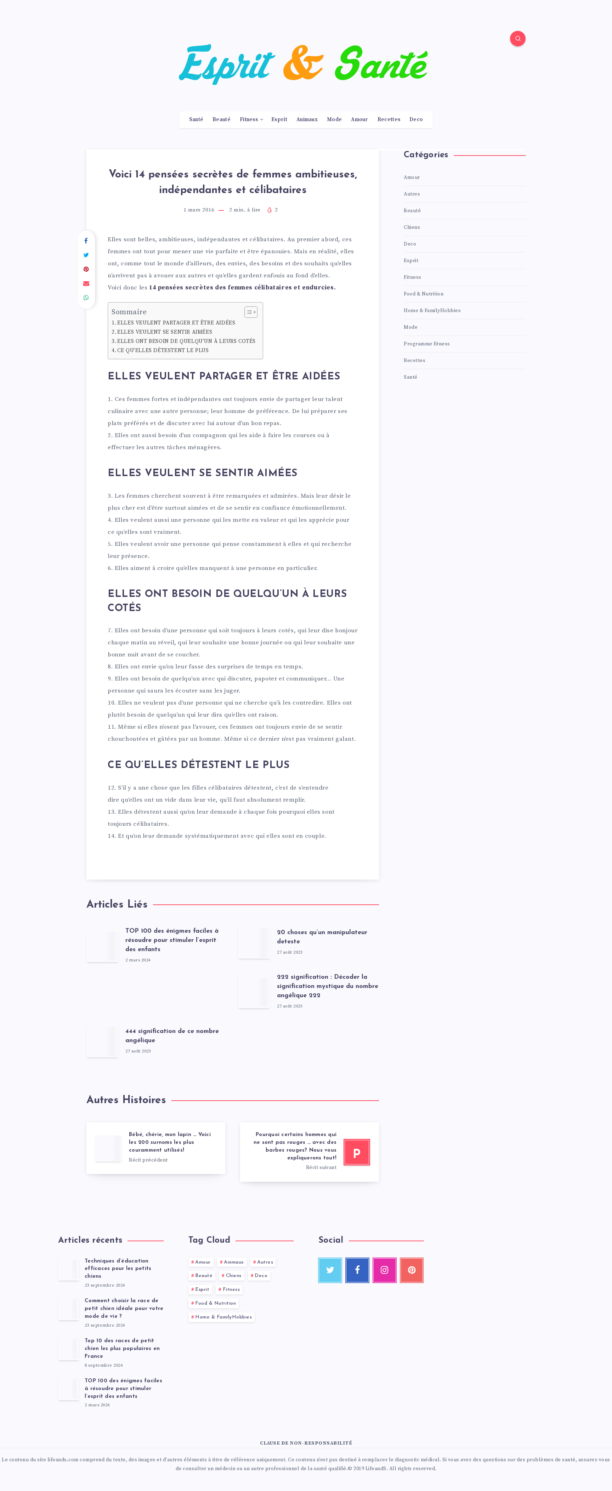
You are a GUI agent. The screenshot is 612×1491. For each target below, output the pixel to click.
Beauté (221, 120)
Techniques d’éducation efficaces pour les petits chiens (118, 1269)
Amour (359, 120)
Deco (416, 120)
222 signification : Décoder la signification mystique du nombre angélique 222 (327, 986)
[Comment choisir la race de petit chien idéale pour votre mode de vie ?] (68, 1309)
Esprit (279, 120)
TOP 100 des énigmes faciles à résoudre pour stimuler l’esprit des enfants (172, 940)
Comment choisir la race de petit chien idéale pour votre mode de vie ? (124, 1308)
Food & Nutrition (423, 294)
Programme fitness (427, 344)
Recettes (389, 120)
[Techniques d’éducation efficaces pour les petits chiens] (68, 1269)
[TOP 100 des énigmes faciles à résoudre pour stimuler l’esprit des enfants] (68, 1389)
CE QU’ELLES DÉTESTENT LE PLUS (163, 350)
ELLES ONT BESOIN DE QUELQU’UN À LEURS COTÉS (186, 341)
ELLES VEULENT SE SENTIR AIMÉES (164, 332)
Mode (334, 120)
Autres (412, 194)
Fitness (249, 120)
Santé (196, 120)
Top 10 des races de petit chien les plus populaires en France (122, 1348)
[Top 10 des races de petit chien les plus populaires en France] (68, 1349)
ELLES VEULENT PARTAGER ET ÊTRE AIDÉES (176, 323)
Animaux (307, 120)
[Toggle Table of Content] (247, 312)
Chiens (412, 227)
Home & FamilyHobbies (432, 310)
